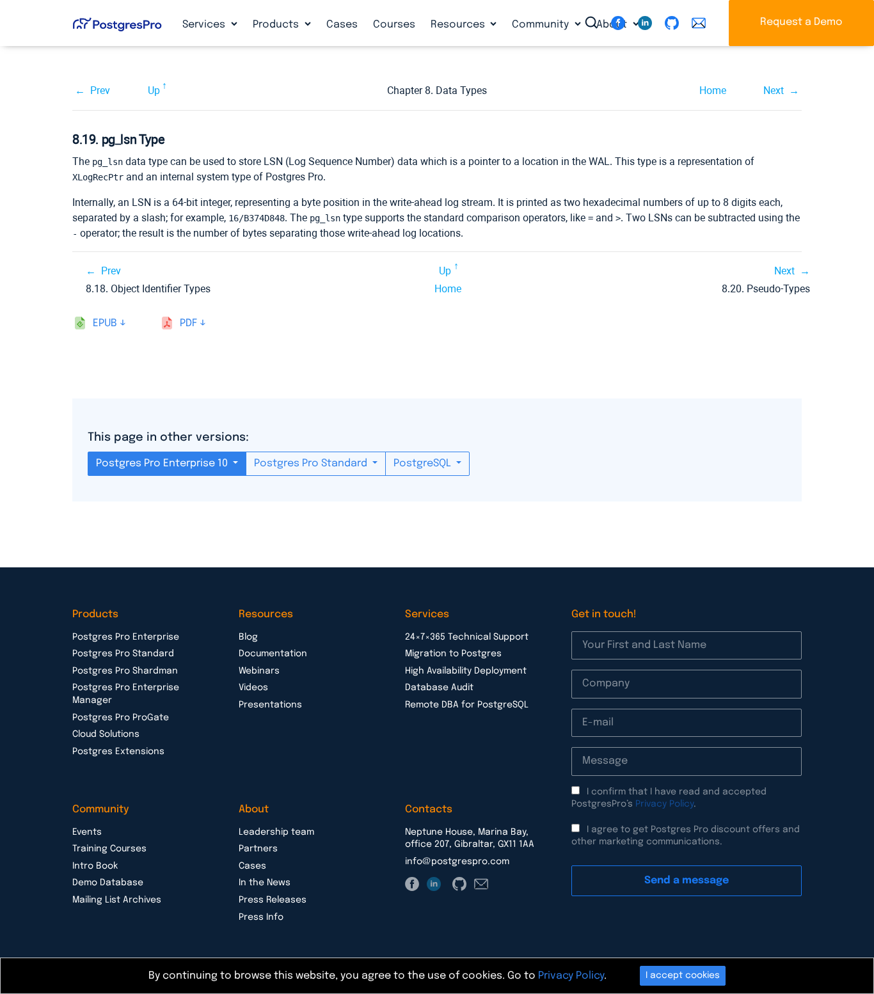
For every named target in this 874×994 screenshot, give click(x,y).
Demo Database (107, 882)
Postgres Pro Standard (312, 463)
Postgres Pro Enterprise (125, 637)
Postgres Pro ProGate (120, 717)
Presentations (270, 704)
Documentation (273, 653)
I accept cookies (683, 975)
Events (87, 832)
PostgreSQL (423, 463)
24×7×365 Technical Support (466, 637)
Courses (394, 24)
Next (773, 90)
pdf (188, 323)
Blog (248, 637)
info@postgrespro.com (457, 861)
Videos (253, 687)
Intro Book (95, 866)
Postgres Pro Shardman (125, 671)
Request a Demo (801, 22)
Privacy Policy (664, 804)
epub (105, 323)
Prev (100, 90)
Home (712, 90)
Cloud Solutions (105, 734)
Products (277, 24)
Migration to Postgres (453, 653)
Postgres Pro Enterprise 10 (163, 463)
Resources (459, 24)
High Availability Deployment (466, 671)
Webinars (259, 671)
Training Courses (109, 848)
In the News (264, 882)
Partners (258, 848)
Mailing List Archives (116, 899)
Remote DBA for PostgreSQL (466, 704)
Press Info (261, 917)
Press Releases (272, 899)
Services (205, 24)
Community (541, 24)
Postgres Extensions (118, 751)
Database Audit (439, 687)
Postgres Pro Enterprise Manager (125, 694)
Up (154, 90)
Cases (342, 24)
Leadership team (276, 832)
